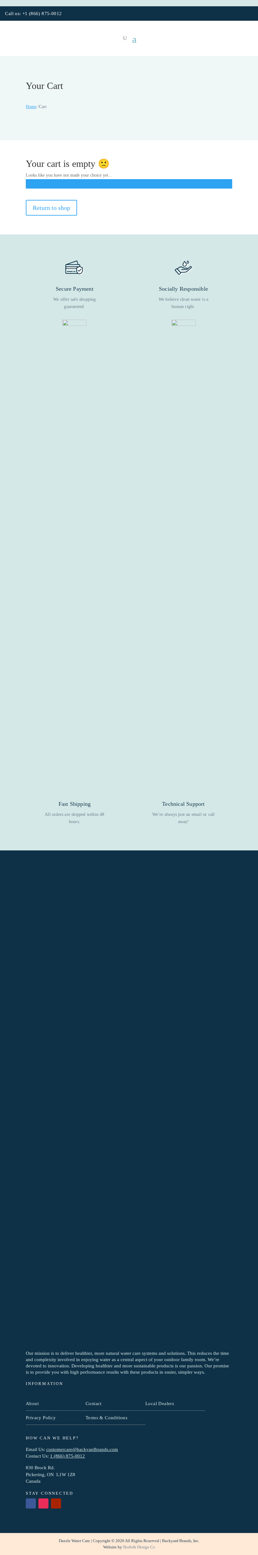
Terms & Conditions (106, 1417)
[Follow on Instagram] (240, 14)
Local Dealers (159, 1403)
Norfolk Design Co (139, 1547)
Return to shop (51, 207)
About (32, 1403)
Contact (94, 1403)
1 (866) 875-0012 (67, 1456)
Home (31, 106)
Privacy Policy (41, 1417)
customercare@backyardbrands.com (82, 1449)
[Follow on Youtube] (249, 14)
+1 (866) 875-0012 (42, 13)
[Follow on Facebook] (231, 14)
